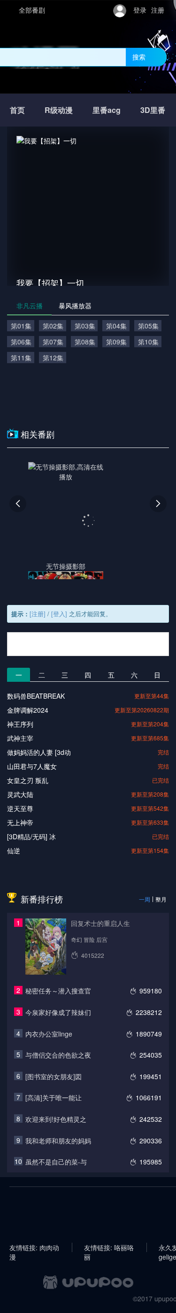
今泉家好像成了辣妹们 (58, 1012)
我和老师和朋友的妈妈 (58, 1140)
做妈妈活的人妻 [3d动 (39, 752)
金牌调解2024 (27, 710)
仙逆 (13, 850)
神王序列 (20, 724)
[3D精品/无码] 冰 (31, 836)
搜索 (138, 56)
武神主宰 (20, 738)
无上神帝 (20, 822)
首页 (17, 109)
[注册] (38, 613)
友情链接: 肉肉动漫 (34, 1247)
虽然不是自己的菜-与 (56, 1161)
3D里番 (152, 109)
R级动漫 (59, 109)
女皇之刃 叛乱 (27, 780)
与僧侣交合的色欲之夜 (58, 1054)
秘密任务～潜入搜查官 (58, 990)
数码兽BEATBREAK (36, 696)
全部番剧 (32, 10)
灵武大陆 (20, 794)
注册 (157, 10)
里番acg (106, 109)
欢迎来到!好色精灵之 (55, 1119)
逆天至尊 (20, 808)
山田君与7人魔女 (32, 766)
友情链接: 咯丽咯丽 (109, 1247)
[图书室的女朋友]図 (53, 1076)
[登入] (59, 613)
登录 (139, 10)
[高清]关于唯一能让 (53, 1097)
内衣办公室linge (48, 1033)
